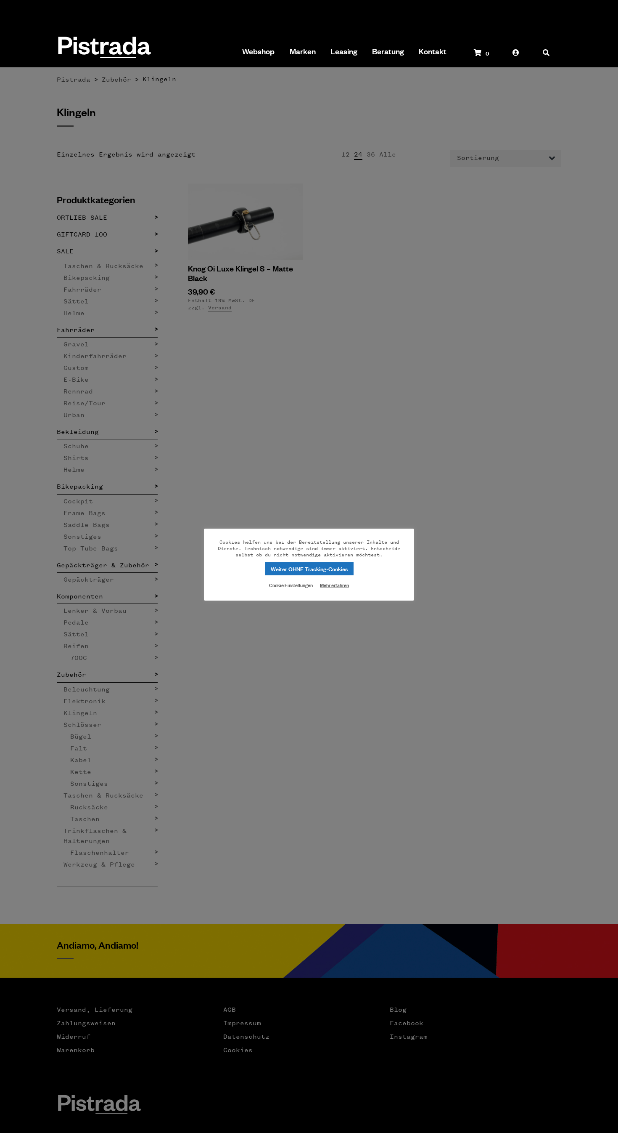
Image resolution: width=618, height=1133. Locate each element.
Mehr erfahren (334, 585)
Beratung (388, 51)
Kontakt (432, 51)
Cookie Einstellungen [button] (291, 584)
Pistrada (104, 48)
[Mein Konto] (516, 56)
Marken (303, 51)
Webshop (258, 51)
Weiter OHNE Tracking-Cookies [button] (309, 568)
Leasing (343, 51)
